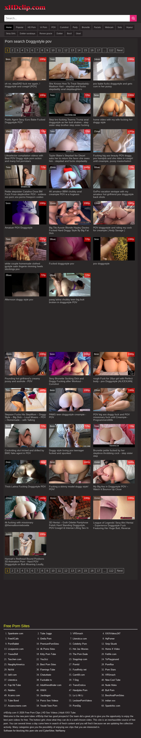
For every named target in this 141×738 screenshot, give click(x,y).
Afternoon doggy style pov (19, 299)
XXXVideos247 (112, 633)
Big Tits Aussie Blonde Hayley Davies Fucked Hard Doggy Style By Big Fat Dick (69, 230)
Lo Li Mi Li (78, 695)
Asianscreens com (17, 705)
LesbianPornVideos (82, 700)
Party (75, 27)
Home (9, 27)
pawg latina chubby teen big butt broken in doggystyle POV (66, 301)
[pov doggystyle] (114, 259)
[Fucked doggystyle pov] (69, 259)
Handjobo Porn (80, 690)
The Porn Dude (80, 654)
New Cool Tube (112, 680)
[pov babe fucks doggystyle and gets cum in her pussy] (114, 79)
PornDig (77, 705)
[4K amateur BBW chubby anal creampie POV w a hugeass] (69, 187)
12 (65, 50)
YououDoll (13, 654)
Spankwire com (15, 633)
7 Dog (76, 680)
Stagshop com (80, 659)
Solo (120, 27)
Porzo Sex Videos (49, 700)
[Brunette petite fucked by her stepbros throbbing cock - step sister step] (114, 446)
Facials (97, 27)
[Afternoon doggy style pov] (25, 295)
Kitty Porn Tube (48, 654)
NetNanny (60, 730)
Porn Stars (110, 669)
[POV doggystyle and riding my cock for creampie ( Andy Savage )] (114, 223)
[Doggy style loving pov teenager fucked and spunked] (69, 446)
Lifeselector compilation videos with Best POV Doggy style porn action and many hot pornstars (24, 158)
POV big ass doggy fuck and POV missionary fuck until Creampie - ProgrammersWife (111, 417)
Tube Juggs (46, 633)
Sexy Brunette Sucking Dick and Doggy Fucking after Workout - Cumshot (66, 381)
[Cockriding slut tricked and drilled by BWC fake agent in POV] (25, 446)
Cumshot (64, 27)
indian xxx (110, 700)
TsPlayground (112, 659)
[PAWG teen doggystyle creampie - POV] (69, 410)
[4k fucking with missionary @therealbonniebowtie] (25, 518)
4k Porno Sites (47, 649)
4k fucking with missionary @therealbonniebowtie (19, 524)
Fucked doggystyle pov (61, 263)
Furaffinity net (79, 669)
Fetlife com (110, 654)
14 (78, 50)
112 (111, 50)
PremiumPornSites (49, 644)
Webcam (109, 27)
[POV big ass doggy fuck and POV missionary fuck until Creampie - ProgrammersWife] (114, 410)
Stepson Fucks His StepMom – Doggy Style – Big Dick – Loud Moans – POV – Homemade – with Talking (25, 417)
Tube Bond (13, 700)
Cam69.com (79, 674)
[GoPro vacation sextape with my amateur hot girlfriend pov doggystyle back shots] (114, 187)
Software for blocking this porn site (21, 730)
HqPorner (110, 638)
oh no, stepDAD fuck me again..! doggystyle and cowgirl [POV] (22, 85)
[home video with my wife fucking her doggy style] (114, 115)
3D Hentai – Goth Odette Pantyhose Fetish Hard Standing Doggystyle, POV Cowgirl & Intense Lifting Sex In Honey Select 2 (69, 526)
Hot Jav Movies (80, 649)
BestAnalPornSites (114, 695)
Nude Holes (111, 685)
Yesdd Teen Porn (48, 705)
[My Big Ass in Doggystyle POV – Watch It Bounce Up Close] (114, 482)
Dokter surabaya (27, 33)
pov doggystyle (101, 263)
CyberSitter (48, 730)
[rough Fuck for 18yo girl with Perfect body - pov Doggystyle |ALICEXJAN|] (114, 374)
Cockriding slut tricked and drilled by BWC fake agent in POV (24, 451)
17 (98, 50)
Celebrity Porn (80, 644)
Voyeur (129, 27)
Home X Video (112, 649)
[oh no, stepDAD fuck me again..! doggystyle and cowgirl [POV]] (25, 79)
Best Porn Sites (48, 664)
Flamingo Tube (47, 669)
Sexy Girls (10, 33)
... (105, 50)
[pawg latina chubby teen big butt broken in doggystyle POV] (69, 295)
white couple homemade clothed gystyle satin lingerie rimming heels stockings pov (24, 266)
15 (85, 50)
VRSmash (78, 633)
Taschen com (14, 659)
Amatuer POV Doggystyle (18, 227)
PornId (76, 664)
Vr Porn (43, 27)
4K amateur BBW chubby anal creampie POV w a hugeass (65, 193)
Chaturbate (45, 674)
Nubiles (11, 690)
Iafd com (12, 674)
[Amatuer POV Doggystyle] (25, 223)
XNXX (43, 690)
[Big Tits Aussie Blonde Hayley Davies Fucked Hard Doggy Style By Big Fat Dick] (69, 223)
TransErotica (79, 685)
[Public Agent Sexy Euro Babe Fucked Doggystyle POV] (25, 115)
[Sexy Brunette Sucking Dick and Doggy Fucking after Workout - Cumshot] (69, 374)
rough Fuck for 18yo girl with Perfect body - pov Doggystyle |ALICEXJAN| (113, 380)
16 (92, 50)
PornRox (109, 664)
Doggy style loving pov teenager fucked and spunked (66, 451)
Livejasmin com (16, 649)
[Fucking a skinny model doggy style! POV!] (69, 482)
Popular (19, 27)
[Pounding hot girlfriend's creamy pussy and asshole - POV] (25, 374)
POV (53, 27)
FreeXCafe (13, 638)
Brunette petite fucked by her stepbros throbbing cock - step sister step (113, 453)
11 (59, 50)
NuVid (11, 669)
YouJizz (44, 659)
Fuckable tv (46, 680)
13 (72, 50)
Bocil (69, 33)
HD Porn (32, 27)
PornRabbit (13, 644)
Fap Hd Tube (14, 685)
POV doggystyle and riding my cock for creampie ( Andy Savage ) (112, 229)
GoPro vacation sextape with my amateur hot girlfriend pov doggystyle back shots (113, 194)
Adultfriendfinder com (50, 685)
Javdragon (45, 695)
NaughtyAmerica (16, 664)
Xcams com (14, 695)
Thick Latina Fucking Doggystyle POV (25, 486)
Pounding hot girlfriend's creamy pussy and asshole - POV (22, 380)
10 (53, 50)
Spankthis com (112, 705)
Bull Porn (109, 690)
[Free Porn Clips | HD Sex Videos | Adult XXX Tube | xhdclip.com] (25, 10)
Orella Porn (45, 638)
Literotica (12, 680)
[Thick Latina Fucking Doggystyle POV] (25, 482)
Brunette (86, 27)
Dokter (60, 33)
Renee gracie (46, 33)
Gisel (78, 33)
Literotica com (80, 638)
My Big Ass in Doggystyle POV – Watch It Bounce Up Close (110, 488)
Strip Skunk (111, 644)
